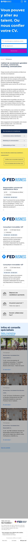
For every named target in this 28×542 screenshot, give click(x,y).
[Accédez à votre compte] (22, 1)
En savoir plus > (7, 369)
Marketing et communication (11, 140)
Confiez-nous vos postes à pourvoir (14, 159)
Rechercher (14, 51)
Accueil (2, 59)
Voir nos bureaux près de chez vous (14, 163)
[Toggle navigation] (25, 1)
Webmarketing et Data (9, 145)
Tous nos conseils (5, 447)
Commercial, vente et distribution (12, 136)
